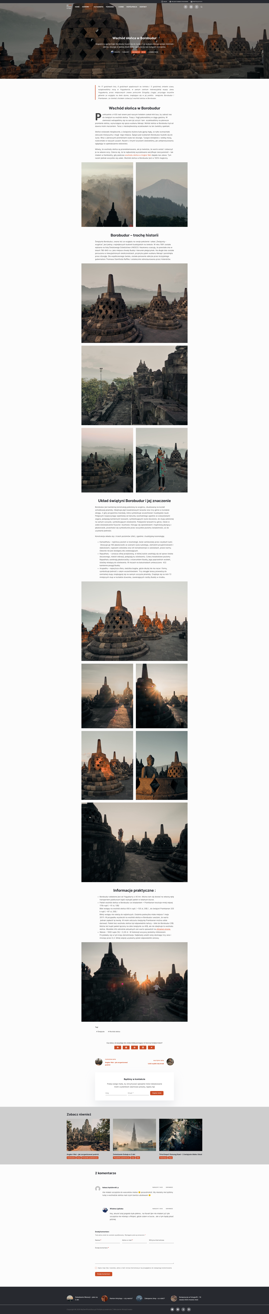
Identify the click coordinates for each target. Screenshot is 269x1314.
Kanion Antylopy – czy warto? (121, 1298)
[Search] (201, 7)
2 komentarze (153, 52)
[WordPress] (197, 7)
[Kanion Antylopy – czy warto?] (104, 1298)
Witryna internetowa (156, 1240)
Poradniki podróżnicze (90, 1158)
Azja (143, 52)
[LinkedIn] (143, 1047)
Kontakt (143, 7)
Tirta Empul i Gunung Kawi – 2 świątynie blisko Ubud (180, 1154)
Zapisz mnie (156, 1093)
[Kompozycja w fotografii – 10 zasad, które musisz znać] (174, 1298)
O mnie (121, 7)
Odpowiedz (169, 1187)
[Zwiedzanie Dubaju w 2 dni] (134, 1135)
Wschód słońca (114, 1031)
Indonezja (136, 52)
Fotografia (98, 7)
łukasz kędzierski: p (110, 1187)
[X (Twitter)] (126, 1047)
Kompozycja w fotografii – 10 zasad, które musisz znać (190, 1298)
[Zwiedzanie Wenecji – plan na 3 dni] (70, 1298)
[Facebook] (186, 7)
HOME (77, 7)
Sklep (165, 1)
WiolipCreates (127, 1309)
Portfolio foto (197, 1)
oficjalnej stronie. (163, 929)
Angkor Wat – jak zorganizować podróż (83, 1154)
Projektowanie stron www (180, 1)
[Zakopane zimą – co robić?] (139, 1298)
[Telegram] (151, 1047)
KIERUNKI (85, 7)
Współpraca (131, 7)
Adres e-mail (127, 1240)
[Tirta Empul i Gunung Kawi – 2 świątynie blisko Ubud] (180, 1135)
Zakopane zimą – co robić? (154, 1298)
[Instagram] (191, 7)
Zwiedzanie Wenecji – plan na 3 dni (86, 1298)
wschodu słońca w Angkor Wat (138, 155)
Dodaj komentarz (102, 1248)
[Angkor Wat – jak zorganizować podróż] (88, 1135)
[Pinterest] (134, 1047)
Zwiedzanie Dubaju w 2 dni (124, 1154)
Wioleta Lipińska (116, 1209)
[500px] (183, 1309)
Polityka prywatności (104, 1309)
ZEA (137, 1158)
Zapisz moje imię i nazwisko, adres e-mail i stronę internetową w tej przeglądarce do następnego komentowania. (135, 1268)
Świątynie (100, 1031)
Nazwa (98, 1240)
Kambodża (71, 1158)
